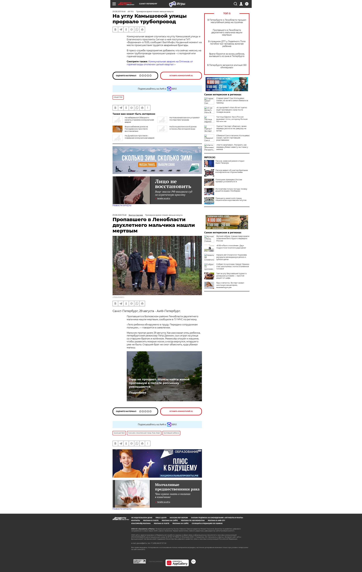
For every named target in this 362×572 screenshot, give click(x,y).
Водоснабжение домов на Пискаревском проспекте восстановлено (136, 129)
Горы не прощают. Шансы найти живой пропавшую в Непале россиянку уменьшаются (159, 383)
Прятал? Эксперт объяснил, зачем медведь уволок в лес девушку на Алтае (231, 128)
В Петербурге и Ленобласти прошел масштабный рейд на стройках (226, 21)
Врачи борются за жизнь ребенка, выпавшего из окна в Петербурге (227, 55)
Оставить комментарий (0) (181, 76)
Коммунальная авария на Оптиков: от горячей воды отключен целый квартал (160, 63)
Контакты (135, 520)
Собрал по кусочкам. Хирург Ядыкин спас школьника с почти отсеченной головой (232, 266)
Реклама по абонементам (193, 520)
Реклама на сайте (170, 520)
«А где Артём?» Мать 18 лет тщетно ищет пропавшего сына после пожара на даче (231, 109)
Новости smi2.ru (122, 205)
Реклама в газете (151, 520)
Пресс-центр (161, 518)
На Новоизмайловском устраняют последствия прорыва (184, 119)
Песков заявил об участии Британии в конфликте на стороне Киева (232, 171)
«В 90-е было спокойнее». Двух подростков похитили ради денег (231, 246)
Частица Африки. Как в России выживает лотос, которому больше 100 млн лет (231, 119)
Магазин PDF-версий (179, 518)
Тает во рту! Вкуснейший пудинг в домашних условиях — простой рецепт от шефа (231, 275)
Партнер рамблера (155, 561)
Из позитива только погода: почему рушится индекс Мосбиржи (231, 190)
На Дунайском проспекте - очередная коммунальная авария (139, 137)
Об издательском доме (141, 518)
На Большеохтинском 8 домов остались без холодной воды (182, 128)
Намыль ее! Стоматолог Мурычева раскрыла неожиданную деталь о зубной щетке (231, 257)
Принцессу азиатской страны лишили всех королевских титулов (231, 199)
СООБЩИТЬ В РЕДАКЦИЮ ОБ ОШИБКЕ (207, 523)
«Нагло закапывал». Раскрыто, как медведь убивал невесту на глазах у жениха (232, 147)
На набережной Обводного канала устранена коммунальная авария (139, 120)
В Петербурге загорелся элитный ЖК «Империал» (227, 66)
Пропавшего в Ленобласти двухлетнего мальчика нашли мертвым (226, 32)
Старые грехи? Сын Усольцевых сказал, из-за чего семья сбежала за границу (232, 100)
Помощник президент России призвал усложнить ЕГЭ (229, 181)
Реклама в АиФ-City (216, 520)
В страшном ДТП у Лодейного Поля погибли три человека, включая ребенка (226, 43)
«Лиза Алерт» (118, 297)
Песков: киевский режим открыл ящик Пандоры (230, 162)
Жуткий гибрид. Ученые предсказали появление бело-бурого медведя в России (232, 238)
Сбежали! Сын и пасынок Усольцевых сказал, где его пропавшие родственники (232, 137)
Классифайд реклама (141, 523)
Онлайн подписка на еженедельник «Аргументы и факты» (217, 518)
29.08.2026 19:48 (119, 215)
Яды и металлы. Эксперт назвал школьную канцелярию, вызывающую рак (230, 285)
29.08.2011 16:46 (119, 11)
